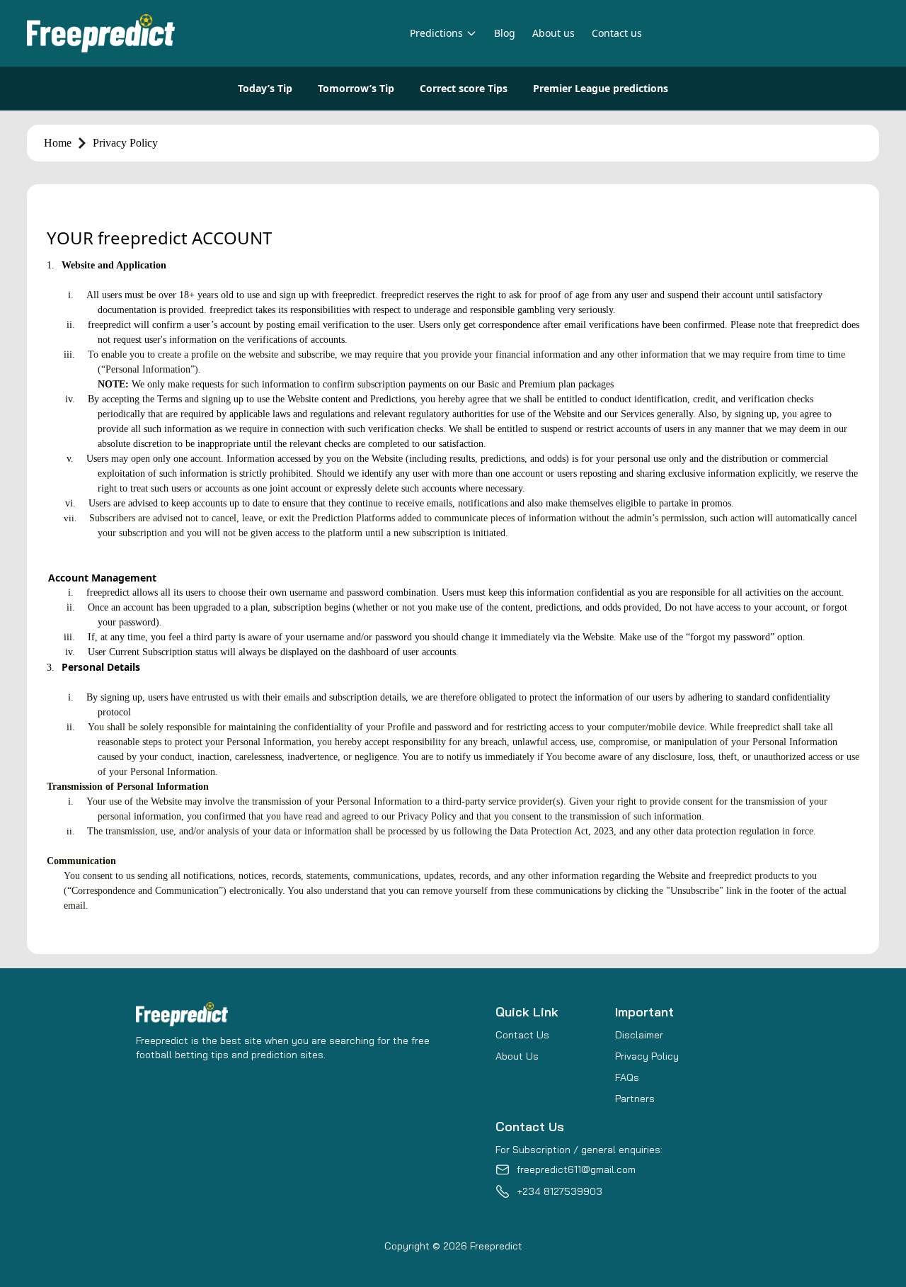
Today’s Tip (265, 88)
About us (553, 33)
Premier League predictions (600, 88)
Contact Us (522, 1034)
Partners (635, 1098)
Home (57, 143)
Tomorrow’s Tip (356, 88)
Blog (504, 33)
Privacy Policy (647, 1056)
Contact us (617, 33)
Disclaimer (639, 1034)
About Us (517, 1056)
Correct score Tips (464, 88)
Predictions (436, 33)
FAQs (627, 1077)
